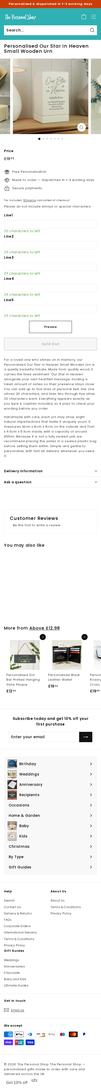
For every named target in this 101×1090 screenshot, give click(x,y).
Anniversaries (14, 966)
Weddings (11, 960)
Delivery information (23, 471)
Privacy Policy (14, 945)
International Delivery (20, 932)
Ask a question (18, 482)
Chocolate (12, 973)
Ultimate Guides (16, 985)
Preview (50, 327)
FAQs (8, 920)
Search (9, 900)
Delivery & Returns (18, 913)
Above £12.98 (44, 628)
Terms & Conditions (19, 939)
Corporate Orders (17, 926)
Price (8, 151)
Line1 (8, 215)
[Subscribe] (85, 737)
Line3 (9, 257)
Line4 (9, 278)
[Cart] (83, 17)
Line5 (9, 300)
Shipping (29, 200)
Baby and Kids (15, 979)
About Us (57, 900)
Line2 (9, 236)
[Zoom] (81, 127)
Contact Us (12, 907)
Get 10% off (16, 1083)
